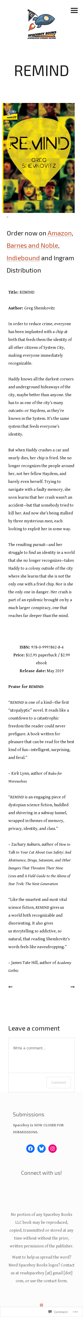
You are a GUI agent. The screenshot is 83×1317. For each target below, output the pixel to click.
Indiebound (23, 258)
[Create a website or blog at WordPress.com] (41, 1305)
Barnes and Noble (32, 245)
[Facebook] (30, 1148)
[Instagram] (52, 1148)
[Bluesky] (41, 1148)
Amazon (59, 233)
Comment (58, 1082)
